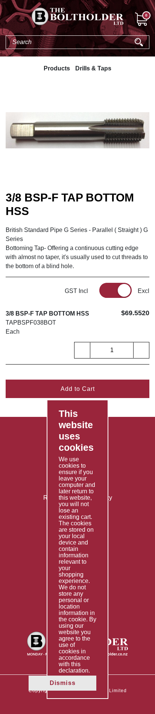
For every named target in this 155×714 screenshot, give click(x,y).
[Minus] (82, 350)
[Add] (141, 350)
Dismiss (63, 683)
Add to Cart (78, 389)
